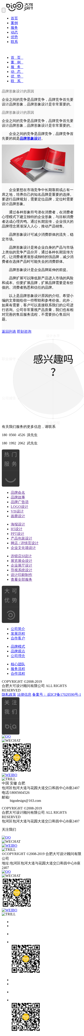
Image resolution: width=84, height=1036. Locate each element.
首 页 (17, 57)
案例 (14, 23)
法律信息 (24, 694)
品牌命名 (18, 492)
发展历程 (18, 633)
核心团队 (18, 664)
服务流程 (18, 669)
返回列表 (9, 331)
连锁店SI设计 (21, 556)
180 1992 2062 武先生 (20, 443)
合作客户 (18, 638)
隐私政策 (9, 694)
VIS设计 (17, 511)
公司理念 (18, 656)
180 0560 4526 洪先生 (20, 435)
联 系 (17, 81)
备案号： (39, 694)
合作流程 (18, 673)
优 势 (17, 76)
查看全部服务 (21, 579)
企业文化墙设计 (23, 548)
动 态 (17, 72)
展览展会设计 (21, 561)
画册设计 (18, 516)
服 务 (17, 67)
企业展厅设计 (21, 565)
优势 (14, 37)
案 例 (17, 62)
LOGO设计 (19, 507)
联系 (14, 42)
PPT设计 (17, 534)
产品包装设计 (21, 538)
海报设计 (18, 524)
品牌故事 (18, 497)
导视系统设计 (21, 570)
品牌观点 (18, 651)
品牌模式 (18, 646)
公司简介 (18, 629)
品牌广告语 (20, 502)
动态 (14, 32)
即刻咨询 (24, 331)
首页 (14, 18)
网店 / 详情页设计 (25, 543)
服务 (14, 27)
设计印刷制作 (21, 575)
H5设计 (16, 529)
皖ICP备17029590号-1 (64, 694)
